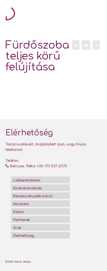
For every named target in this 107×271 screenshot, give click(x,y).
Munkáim (21, 203)
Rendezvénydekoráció (32, 195)
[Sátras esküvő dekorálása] (75, 45)
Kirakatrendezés (27, 187)
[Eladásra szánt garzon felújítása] (96, 45)
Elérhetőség (23, 235)
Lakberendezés (27, 180)
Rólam (18, 211)
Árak (17, 227)
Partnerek (21, 219)
